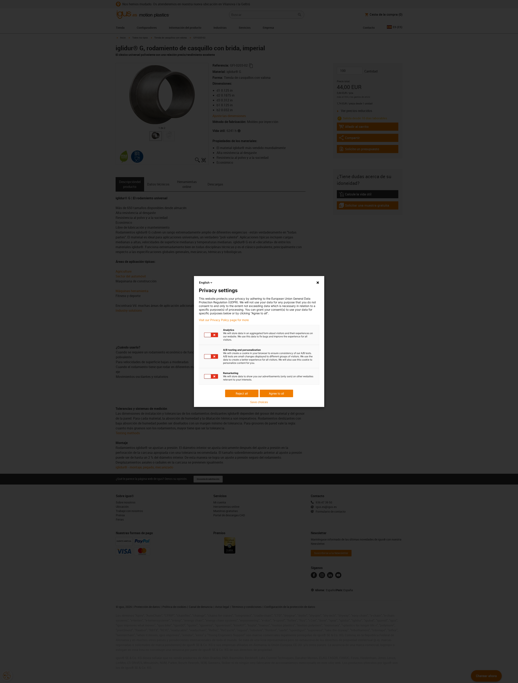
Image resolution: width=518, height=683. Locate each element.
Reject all (242, 393)
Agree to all (276, 393)
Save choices (259, 402)
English (204, 282)
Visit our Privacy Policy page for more (224, 320)
